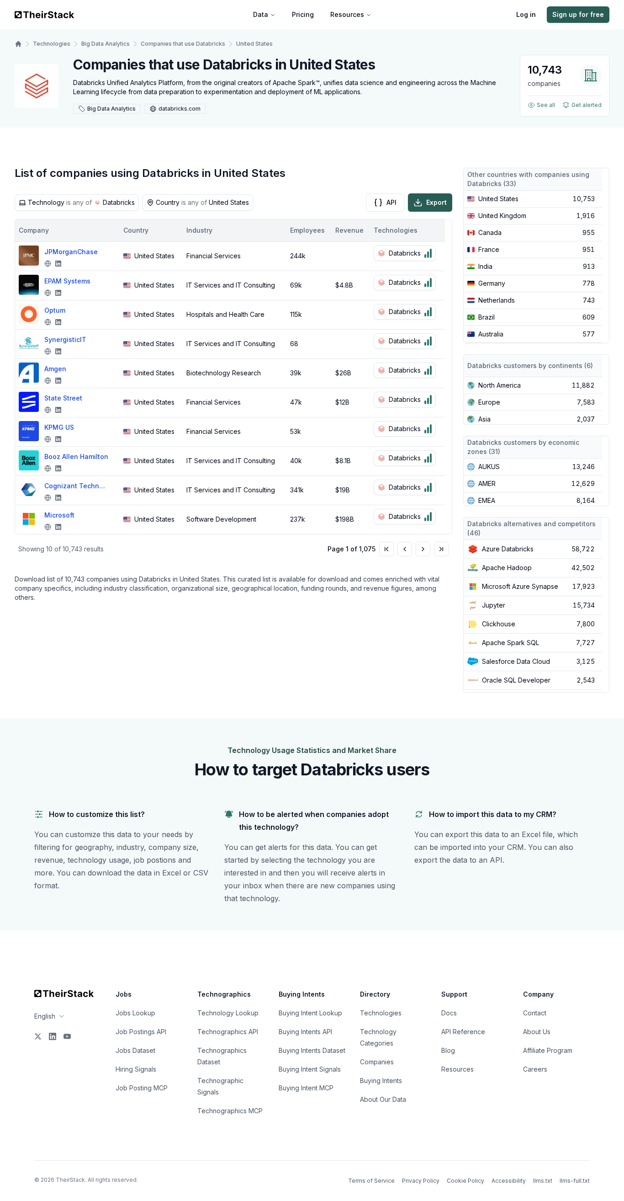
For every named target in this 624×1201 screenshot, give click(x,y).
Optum (54, 310)
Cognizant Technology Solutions (76, 486)
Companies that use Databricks (183, 43)
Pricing (303, 14)
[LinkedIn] (52, 1036)
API (391, 202)
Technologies (51, 43)
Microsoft (59, 515)
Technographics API (227, 1032)
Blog (448, 1050)
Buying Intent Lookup (310, 1013)
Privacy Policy (420, 1180)
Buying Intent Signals (310, 1069)
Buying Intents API (305, 1032)
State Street (63, 398)
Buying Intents (381, 1080)
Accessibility (509, 1180)
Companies (377, 1062)
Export (436, 202)
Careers (535, 1069)
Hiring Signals (136, 1069)
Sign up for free (578, 14)
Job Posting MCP (142, 1088)
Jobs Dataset (135, 1050)
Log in (526, 14)
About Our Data (383, 1099)
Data (260, 14)
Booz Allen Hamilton (76, 456)
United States (254, 43)
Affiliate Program (547, 1050)
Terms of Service (371, 1180)
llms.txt (542, 1180)
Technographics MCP (230, 1111)
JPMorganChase (71, 252)
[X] (38, 1036)
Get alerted (586, 104)
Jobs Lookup (135, 1013)
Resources (347, 14)
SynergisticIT (65, 339)
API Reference (463, 1032)
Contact (534, 1013)
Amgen (55, 369)
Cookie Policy (465, 1180)
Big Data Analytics (105, 43)
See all (546, 104)
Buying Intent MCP (306, 1088)
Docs (449, 1013)
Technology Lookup (228, 1013)
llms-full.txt (575, 1180)
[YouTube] (67, 1036)
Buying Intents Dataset (312, 1050)
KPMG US (59, 427)
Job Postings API (141, 1032)
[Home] (18, 44)
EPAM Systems (67, 281)
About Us (536, 1032)
